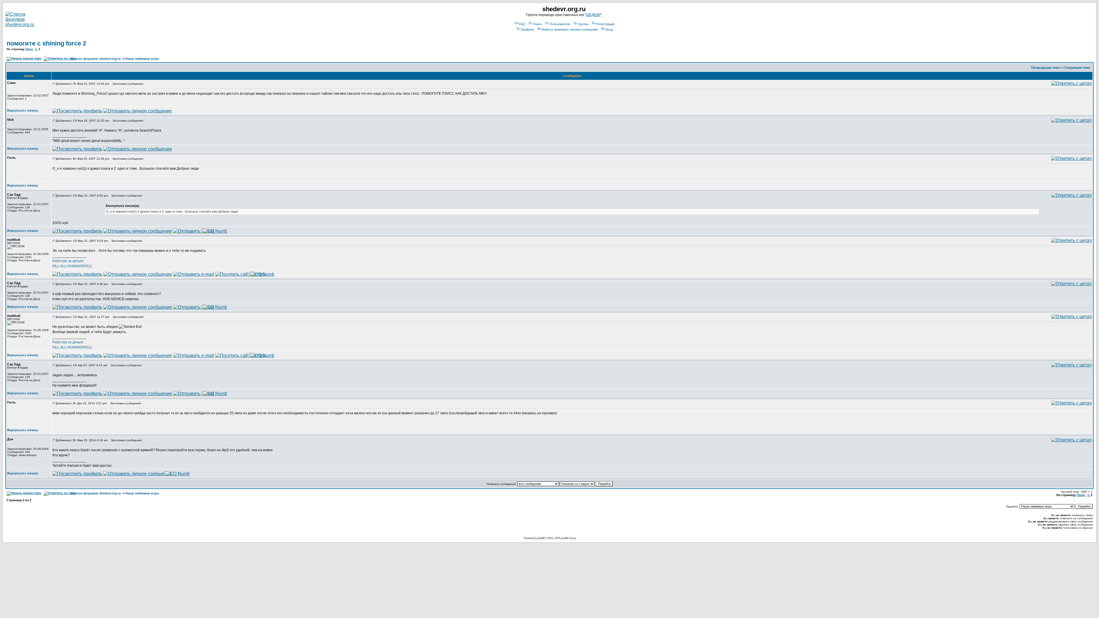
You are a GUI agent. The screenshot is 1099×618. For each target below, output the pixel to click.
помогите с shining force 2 (46, 43)
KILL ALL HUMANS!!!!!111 (72, 266)
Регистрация (605, 24)
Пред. (29, 49)
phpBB (541, 538)
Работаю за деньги (67, 261)
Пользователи (560, 24)
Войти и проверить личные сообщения (570, 29)
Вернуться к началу (22, 110)
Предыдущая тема (1045, 67)
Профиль (527, 29)
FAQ (522, 24)
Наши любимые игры (142, 58)
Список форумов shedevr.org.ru (96, 58)
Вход (609, 29)
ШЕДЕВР (593, 15)
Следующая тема (1077, 67)
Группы (583, 24)
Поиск (537, 24)
